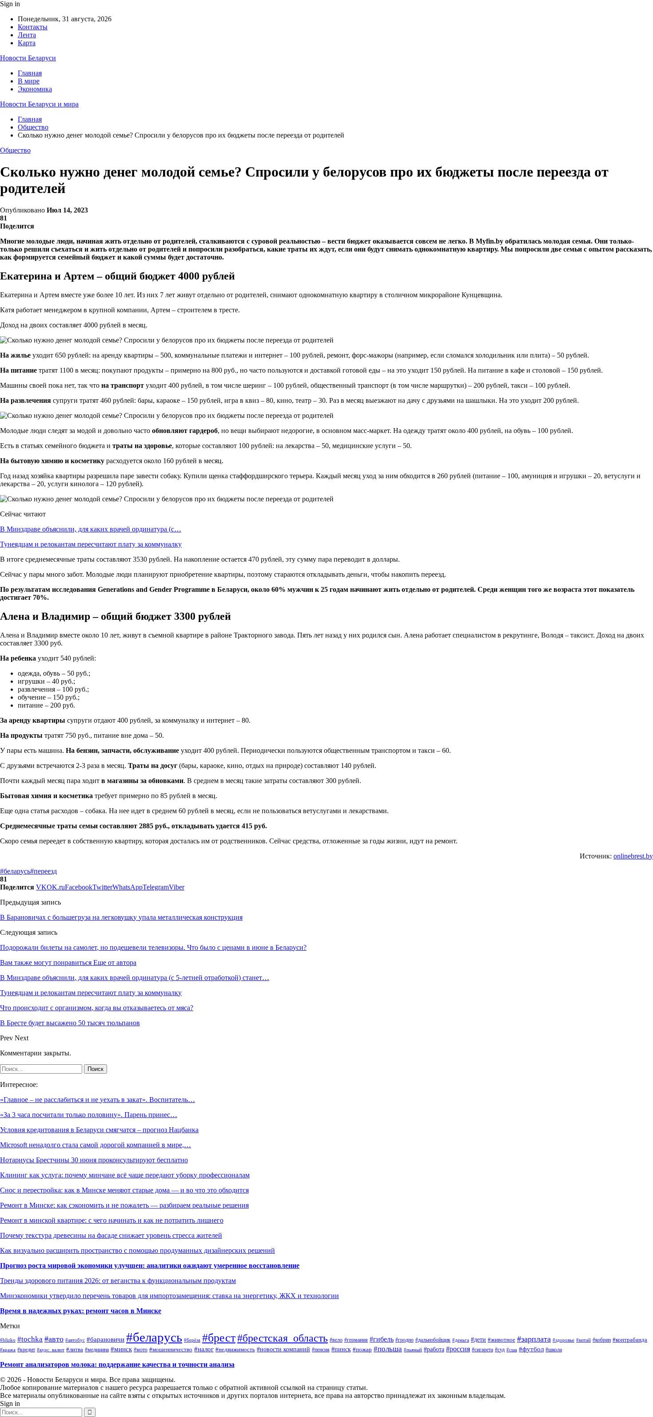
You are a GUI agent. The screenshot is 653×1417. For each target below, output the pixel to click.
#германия (356, 1340)
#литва (74, 1349)
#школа (553, 1349)
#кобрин (602, 1340)
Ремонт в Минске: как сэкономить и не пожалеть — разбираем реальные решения (124, 1205)
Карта (27, 43)
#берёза (192, 1340)
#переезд (43, 871)
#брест (218, 1337)
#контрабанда (630, 1339)
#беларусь (15, 871)
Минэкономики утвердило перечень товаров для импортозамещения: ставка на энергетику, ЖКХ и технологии (169, 1295)
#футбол (531, 1349)
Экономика (35, 89)
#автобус (75, 1339)
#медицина (97, 1350)
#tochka (30, 1339)
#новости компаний (283, 1349)
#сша (511, 1349)
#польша (388, 1349)
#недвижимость (235, 1349)
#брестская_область (282, 1338)
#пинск (341, 1349)
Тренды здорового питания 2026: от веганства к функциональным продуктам (118, 1280)
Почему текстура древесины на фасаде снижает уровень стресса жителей (111, 1235)
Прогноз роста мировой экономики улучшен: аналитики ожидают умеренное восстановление (149, 1265)
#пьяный (413, 1349)
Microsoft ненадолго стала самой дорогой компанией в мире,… (95, 1145)
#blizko (8, 1339)
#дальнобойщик (432, 1340)
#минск (121, 1349)
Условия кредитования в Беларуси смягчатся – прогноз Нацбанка (99, 1130)
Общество (15, 150)
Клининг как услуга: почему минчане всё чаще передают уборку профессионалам (125, 1175)
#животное (501, 1339)
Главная (30, 73)
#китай (583, 1339)
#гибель (382, 1339)
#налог (204, 1349)
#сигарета (482, 1349)
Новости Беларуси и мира (39, 104)
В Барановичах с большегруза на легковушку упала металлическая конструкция (121, 917)
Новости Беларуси (28, 58)
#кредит (26, 1349)
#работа (434, 1349)
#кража (8, 1349)
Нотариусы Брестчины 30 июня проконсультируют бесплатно (94, 1160)
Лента (27, 35)
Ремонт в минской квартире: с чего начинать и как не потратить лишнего (111, 1220)
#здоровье (563, 1339)
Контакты (33, 27)
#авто (54, 1338)
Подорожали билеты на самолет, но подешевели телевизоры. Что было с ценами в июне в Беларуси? (153, 947)
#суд (500, 1349)
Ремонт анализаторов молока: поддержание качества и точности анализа (117, 1364)
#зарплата (534, 1338)
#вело (336, 1340)
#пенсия (321, 1350)
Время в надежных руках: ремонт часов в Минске (80, 1311)
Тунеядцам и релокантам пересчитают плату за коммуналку (91, 544)
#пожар (362, 1349)
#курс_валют (50, 1349)
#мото (140, 1349)
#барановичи (105, 1339)
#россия (458, 1349)
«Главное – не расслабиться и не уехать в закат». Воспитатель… (97, 1099)
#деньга (460, 1339)
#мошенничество (170, 1349)
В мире (29, 81)
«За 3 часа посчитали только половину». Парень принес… (88, 1114)
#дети (478, 1339)
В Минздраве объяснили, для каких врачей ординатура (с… (90, 529)
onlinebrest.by (633, 856)
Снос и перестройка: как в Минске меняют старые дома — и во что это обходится (124, 1190)
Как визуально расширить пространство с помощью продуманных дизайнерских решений (137, 1250)
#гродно (404, 1340)
